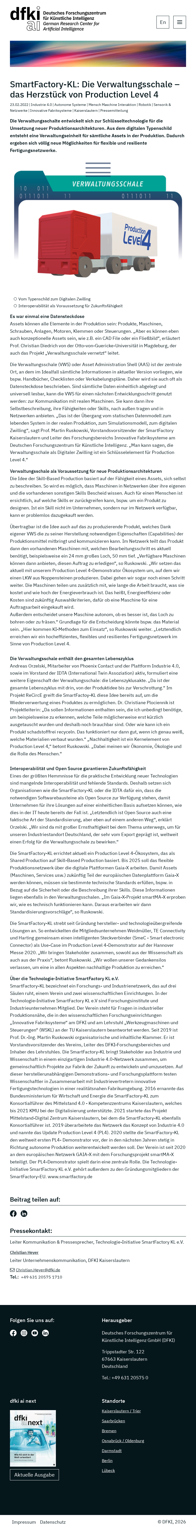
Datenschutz (53, 1522)
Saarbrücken (113, 1420)
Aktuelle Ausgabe (34, 1474)
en (163, 22)
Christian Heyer (24, 1252)
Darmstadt (112, 1450)
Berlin (107, 1460)
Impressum (24, 1522)
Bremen (109, 1430)
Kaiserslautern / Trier (121, 1410)
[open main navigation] (179, 22)
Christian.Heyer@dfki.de (38, 1269)
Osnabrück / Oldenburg (123, 1440)
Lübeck (108, 1470)
